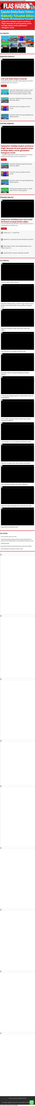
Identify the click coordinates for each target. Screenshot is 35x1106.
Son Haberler (4, 33)
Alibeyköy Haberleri (7, 197)
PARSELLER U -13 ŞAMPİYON (11, 232)
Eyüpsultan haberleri (7, 56)
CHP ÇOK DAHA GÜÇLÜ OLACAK (14, 79)
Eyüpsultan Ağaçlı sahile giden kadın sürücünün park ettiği (16, 505)
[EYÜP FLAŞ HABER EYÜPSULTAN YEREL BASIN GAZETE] (17, 6)
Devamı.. (4, 85)
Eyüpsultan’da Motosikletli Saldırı (9, 527)
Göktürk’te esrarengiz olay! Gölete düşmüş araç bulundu (15, 463)
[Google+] (16, 1100)
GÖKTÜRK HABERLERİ (7, 123)
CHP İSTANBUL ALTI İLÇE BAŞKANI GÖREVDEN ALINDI (16, 441)
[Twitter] (20, 1100)
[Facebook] (18, 1100)
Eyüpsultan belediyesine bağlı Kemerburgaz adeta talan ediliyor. (16, 546)
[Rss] (15, 1100)
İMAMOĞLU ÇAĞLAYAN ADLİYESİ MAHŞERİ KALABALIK (18, 239)
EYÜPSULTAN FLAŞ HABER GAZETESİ (17, 1098)
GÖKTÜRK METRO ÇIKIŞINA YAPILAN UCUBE (13, 351)
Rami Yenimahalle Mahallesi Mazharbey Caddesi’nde (14, 484)
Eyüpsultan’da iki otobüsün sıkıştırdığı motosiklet (16, 253)
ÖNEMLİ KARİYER (5, 543)
